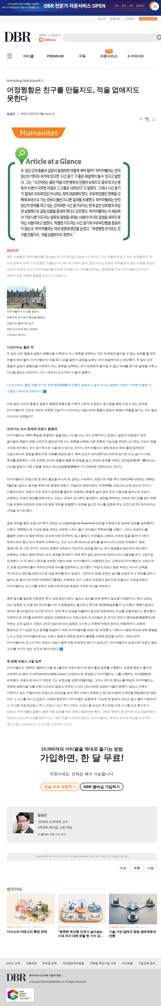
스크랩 (154, 119)
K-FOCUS (136, 56)
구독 (82, 56)
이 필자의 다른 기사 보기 (52, 834)
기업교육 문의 (148, 18)
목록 (137, 868)
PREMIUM (55, 56)
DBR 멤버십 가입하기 (101, 787)
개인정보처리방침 (73, 963)
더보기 (141, 119)
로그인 (102, 18)
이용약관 (31, 963)
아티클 (28, 56)
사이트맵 (127, 963)
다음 (150, 868)
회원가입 (115, 18)
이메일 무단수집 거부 (103, 963)
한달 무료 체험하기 (60, 787)
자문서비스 (109, 56)
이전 (123, 868)
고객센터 (129, 18)
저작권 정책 (49, 963)
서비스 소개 (13, 963)
